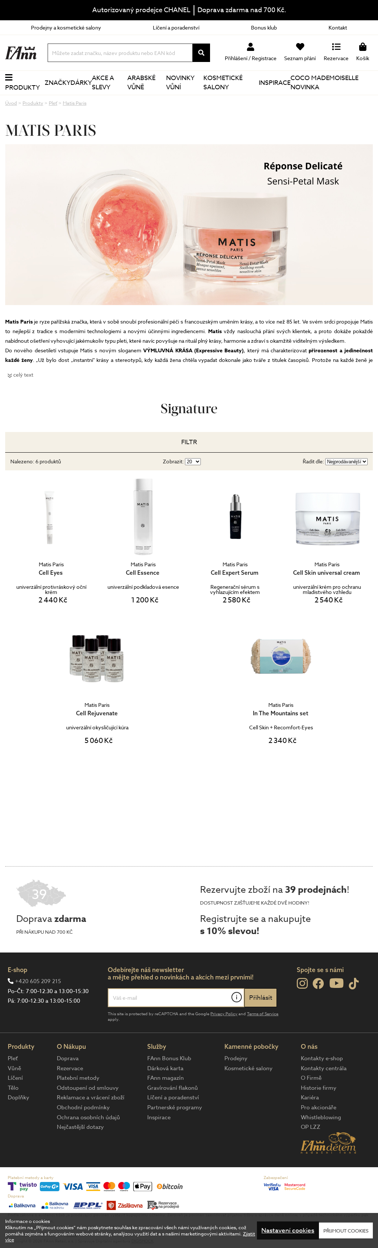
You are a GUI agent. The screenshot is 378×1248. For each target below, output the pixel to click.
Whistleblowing (321, 1117)
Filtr (189, 442)
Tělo (13, 1088)
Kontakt (338, 27)
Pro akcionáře (318, 1107)
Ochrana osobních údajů (88, 1117)
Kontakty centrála (324, 1068)
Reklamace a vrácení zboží (90, 1097)
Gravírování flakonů (172, 1088)
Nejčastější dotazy (80, 1127)
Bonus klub (264, 27)
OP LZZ (310, 1127)
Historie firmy (318, 1088)
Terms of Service (262, 1014)
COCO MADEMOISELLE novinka (324, 82)
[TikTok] (354, 984)
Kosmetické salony (223, 82)
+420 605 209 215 (38, 981)
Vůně (14, 1068)
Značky (58, 82)
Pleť (13, 1058)
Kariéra (310, 1097)
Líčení (15, 1078)
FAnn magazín (165, 1078)
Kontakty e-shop (322, 1058)
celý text (23, 374)
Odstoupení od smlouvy (87, 1088)
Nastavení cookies (287, 1230)
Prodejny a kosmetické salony (66, 27)
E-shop (17, 970)
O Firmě (311, 1078)
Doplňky (18, 1097)
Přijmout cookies (345, 1230)
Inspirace (275, 82)
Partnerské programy (174, 1107)
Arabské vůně (141, 82)
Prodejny (235, 1058)
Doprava (68, 1058)
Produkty (22, 87)
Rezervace (70, 1068)
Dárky (81, 82)
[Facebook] (318, 984)
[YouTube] (336, 982)
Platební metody (78, 1078)
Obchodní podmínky (83, 1107)
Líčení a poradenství (176, 27)
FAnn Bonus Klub (169, 1058)
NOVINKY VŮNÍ (180, 82)
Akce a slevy (103, 82)
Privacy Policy (223, 1014)
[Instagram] (302, 983)
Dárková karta (165, 1068)
